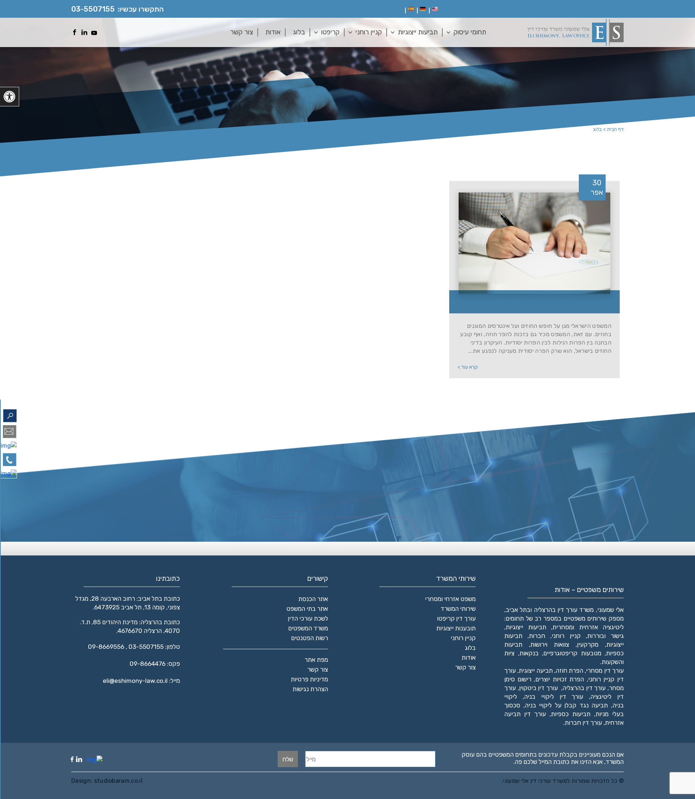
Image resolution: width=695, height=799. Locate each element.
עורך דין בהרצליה (584, 688)
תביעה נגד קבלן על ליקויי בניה (566, 705)
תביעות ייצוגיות (418, 32)
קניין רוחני (368, 32)
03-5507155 (93, 9)
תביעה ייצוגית (535, 670)
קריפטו (330, 32)
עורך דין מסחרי (605, 670)
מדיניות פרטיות (309, 679)
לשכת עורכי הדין (308, 618)
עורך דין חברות (583, 722)
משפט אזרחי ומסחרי (450, 599)
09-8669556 (106, 646)
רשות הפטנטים (309, 638)
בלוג (299, 32)
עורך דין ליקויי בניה (554, 696)
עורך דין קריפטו (456, 618)
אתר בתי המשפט (307, 608)
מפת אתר (316, 659)
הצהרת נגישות (310, 689)
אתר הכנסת (313, 599)
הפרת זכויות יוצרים (559, 679)
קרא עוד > (468, 367)
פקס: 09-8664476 (155, 663)
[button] (9, 96)
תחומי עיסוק (470, 32)
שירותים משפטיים (585, 618)
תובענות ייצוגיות (456, 628)
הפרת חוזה (569, 670)
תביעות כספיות (570, 714)
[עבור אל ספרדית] (411, 9)
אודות (273, 32)
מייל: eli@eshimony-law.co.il (141, 680)
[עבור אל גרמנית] (423, 9)
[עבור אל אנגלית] (434, 9)
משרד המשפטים (308, 628)
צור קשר (241, 32)
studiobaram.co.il (117, 780)
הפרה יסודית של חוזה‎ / (538, 302)
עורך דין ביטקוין (538, 688)
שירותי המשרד (458, 608)
